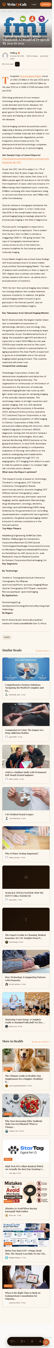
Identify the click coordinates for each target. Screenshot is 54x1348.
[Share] (40, 1341)
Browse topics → (43, 651)
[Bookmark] (32, 1341)
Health (10, 11)
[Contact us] (46, 1342)
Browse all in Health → (41, 1042)
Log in (34, 4)
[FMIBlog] (5, 56)
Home (4, 11)
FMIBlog (13, 53)
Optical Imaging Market (30, 76)
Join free (45, 4)
